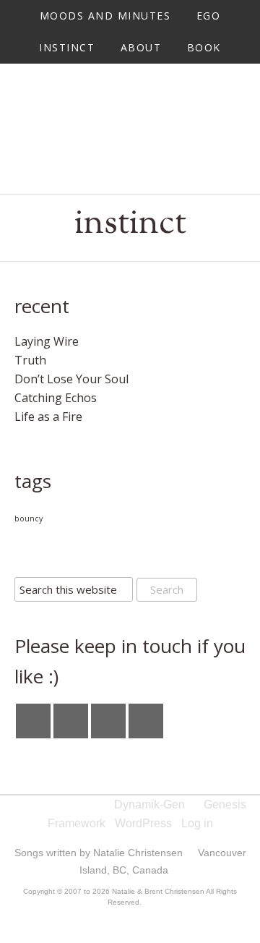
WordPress (143, 823)
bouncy (28, 518)
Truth (30, 360)
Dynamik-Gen (149, 804)
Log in (197, 823)
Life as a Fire (48, 416)
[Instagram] (70, 721)
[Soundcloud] (108, 721)
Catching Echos (55, 398)
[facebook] (33, 721)
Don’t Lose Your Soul (71, 379)
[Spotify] (146, 721)
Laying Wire (46, 341)
